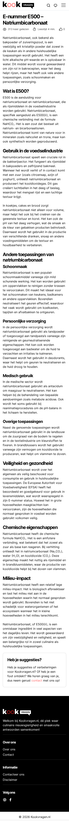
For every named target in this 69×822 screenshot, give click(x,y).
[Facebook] (10, 799)
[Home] (24, 5)
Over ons (9, 749)
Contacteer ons (13, 774)
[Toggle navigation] (62, 5)
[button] (62, 29)
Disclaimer (10, 780)
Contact (8, 754)
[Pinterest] (5, 799)
